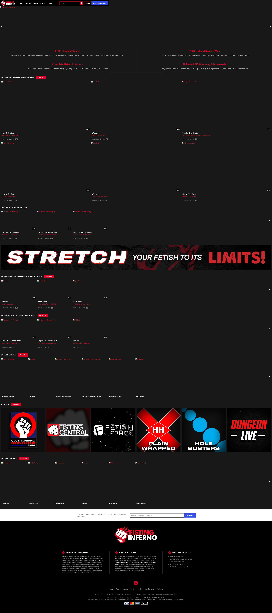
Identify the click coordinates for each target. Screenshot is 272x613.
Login (88, 3)
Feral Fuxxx (96, 197)
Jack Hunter (143, 562)
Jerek (3, 343)
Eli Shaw (4, 197)
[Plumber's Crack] (122, 376)
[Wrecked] (41, 376)
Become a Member (99, 3)
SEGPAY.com (151, 599)
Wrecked (95, 133)
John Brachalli (51, 235)
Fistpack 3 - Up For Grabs (11, 341)
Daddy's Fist (42, 301)
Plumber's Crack (115, 397)
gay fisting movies (97, 560)
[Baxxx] (95, 481)
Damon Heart (77, 235)
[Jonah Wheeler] (148, 481)
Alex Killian (52, 304)
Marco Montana (11, 343)
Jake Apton (14, 135)
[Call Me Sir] (148, 376)
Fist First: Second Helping (11, 232)
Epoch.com (98, 599)
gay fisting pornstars (121, 558)
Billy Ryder (41, 343)
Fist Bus (76, 341)
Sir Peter (4, 235)
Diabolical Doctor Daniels (91, 397)
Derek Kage (118, 564)
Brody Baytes (205, 135)
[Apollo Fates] (41, 481)
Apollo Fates (6, 135)
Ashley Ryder (77, 343)
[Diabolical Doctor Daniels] (95, 376)
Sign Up (190, 515)
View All (41, 77)
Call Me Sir (140, 397)
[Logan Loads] (68, 481)
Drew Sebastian (151, 562)
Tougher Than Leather (190, 133)
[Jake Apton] (14, 481)
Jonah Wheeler (195, 135)
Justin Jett (86, 235)
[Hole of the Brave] (14, 376)
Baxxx (94, 135)
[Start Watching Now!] (54, 26)
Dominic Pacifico (43, 304)
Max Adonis (186, 135)
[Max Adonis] (122, 481)
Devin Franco (135, 562)
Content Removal (179, 599)
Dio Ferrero (11, 197)
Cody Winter (86, 343)
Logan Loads (101, 135)
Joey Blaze (103, 197)
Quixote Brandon (50, 343)
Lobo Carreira (12, 235)
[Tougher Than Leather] (68, 376)
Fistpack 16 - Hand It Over (47, 341)
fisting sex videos (82, 558)
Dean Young (42, 235)
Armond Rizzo (127, 562)
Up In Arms (77, 301)
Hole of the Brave (8, 133)
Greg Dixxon (77, 304)
